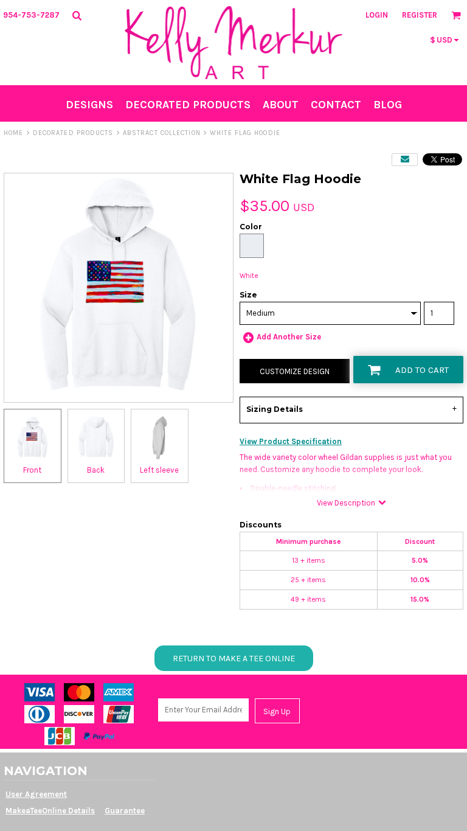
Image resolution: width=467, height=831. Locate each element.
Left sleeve (159, 470)
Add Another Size (289, 336)
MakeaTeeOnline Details (50, 810)
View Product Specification (291, 441)
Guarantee (125, 810)
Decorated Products (73, 133)
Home (13, 133)
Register (419, 14)
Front (32, 470)
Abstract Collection (162, 133)
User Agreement (36, 794)
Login (376, 14)
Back (96, 470)
